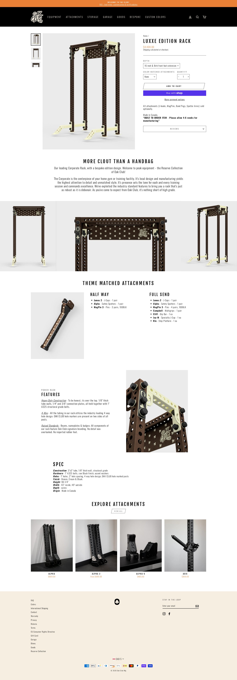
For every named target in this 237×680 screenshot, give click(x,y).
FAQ (32, 600)
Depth (146, 61)
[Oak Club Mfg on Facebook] (169, 613)
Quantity (182, 72)
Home (145, 35)
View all (118, 511)
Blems (33, 643)
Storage (93, 17)
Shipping (146, 49)
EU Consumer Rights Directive (43, 631)
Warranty (34, 616)
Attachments (74, 17)
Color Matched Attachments (159, 72)
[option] (118, 3)
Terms (33, 627)
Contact (34, 612)
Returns (34, 624)
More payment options (175, 99)
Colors (33, 604)
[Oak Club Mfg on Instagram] (164, 613)
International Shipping (39, 608)
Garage (108, 17)
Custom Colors (155, 17)
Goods (121, 17)
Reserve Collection (38, 651)
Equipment (54, 17)
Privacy (34, 620)
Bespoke (135, 17)
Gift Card (34, 635)
